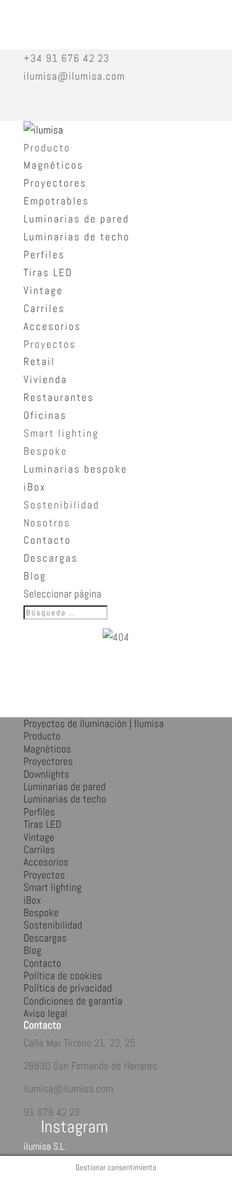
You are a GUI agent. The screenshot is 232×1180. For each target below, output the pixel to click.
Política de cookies (63, 975)
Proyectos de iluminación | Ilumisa (94, 723)
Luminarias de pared (76, 218)
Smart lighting (61, 433)
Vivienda (45, 379)
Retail (39, 361)
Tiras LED (48, 272)
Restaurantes (59, 397)
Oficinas (45, 415)
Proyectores (55, 183)
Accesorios (52, 326)
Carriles (44, 308)
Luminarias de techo (77, 236)
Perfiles (44, 254)
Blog (35, 576)
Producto (47, 147)
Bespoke (45, 451)
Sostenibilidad (62, 505)
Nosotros (47, 522)
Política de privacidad (68, 988)
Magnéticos (54, 165)
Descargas (51, 558)
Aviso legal (45, 1013)
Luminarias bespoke (75, 469)
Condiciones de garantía (73, 1001)
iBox (35, 487)
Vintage (43, 290)
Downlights (46, 774)
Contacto (47, 540)
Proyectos (50, 344)
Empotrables (56, 201)
